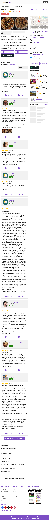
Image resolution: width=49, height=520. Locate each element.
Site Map (15, 496)
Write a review (39, 99)
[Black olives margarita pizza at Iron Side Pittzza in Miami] (21, 23)
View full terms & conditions (8, 474)
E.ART (10, 174)
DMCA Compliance (27, 516)
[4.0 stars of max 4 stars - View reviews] (39, 75)
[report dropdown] (26, 73)
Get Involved (4, 500)
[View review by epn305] (5, 103)
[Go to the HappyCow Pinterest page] (11, 507)
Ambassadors (4, 491)
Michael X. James (11, 64)
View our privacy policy (6, 453)
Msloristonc (12, 200)
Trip (39, 9)
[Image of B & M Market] (33, 93)
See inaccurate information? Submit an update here (12, 465)
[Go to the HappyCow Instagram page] (15, 507)
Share (33, 9)
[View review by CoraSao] (5, 144)
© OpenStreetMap (43, 26)
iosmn (10, 73)
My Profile (3, 489)
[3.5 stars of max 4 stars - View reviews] (3, 11)
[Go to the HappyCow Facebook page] (2, 507)
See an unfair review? (6, 471)
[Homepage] (7, 2)
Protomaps (37, 26)
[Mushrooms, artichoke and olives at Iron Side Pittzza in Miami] (7, 23)
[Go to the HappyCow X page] (8, 507)
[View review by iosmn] (5, 75)
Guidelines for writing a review (8, 451)
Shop (22, 486)
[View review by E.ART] (5, 175)
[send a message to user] (13, 73)
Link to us (15, 493)
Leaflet (33, 26)
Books (22, 491)
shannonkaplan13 (13, 302)
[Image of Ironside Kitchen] (33, 75)
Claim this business (5, 461)
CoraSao (11, 143)
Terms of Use (18, 516)
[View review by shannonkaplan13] (5, 304)
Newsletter (3, 498)
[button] (39, 21)
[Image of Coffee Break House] (33, 99)
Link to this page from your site (8, 468)
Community (5, 486)
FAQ (14, 489)
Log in (45, 2)
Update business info (38, 50)
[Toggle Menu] (1, 2)
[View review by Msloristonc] (5, 202)
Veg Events (3, 494)
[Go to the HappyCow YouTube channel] (5, 507)
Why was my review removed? (8, 448)
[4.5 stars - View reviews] (39, 87)
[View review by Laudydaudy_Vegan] (5, 344)
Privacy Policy (11, 516)
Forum (2, 496)
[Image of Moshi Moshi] (33, 81)
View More (46, 70)
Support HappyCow (36, 516)
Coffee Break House (43, 98)
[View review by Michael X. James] (5, 377)
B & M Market (41, 92)
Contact (15, 491)
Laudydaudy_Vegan (14, 342)
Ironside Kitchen (42, 74)
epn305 (11, 101)
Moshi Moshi (41, 80)
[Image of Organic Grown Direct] (33, 87)
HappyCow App (33, 486)
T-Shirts (22, 489)
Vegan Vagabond (42, 57)
